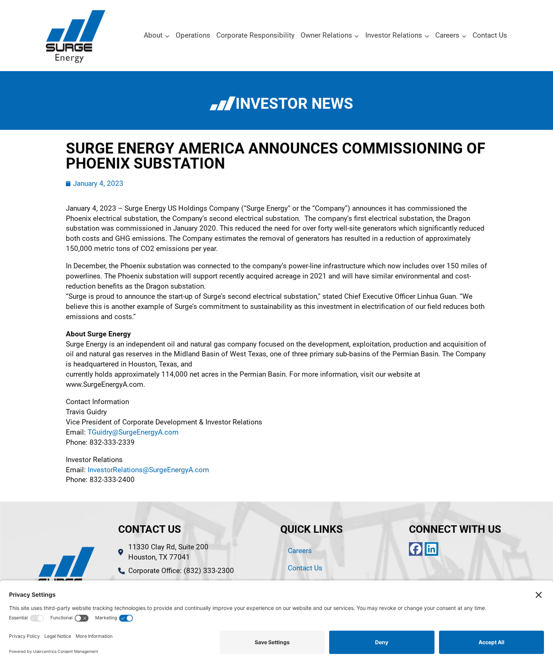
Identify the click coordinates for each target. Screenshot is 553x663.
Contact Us (489, 35)
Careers (300, 550)
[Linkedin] (431, 549)
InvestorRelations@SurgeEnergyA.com (148, 469)
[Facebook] (415, 549)
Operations (193, 35)
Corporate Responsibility (255, 35)
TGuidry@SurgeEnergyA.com (133, 432)
